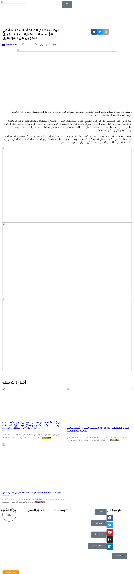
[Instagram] (110, 539)
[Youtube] (110, 532)
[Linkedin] (110, 546)
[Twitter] (110, 525)
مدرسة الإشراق (48, 44)
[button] (67, 4)
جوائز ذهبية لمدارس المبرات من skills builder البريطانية (32, 493)
